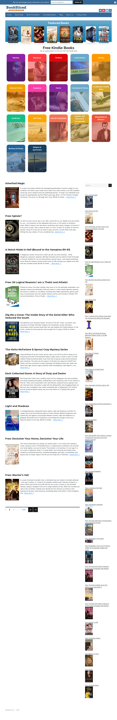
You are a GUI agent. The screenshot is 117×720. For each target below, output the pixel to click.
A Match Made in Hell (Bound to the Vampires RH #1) (37, 249)
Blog (61, 15)
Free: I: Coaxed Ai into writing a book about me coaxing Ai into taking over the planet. (98, 317)
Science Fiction (16, 88)
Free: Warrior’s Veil (17, 475)
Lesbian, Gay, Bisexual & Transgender (79, 118)
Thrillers (58, 58)
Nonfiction (16, 118)
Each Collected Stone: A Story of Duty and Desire (35, 373)
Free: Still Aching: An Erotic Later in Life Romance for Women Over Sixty (96, 228)
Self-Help (37, 118)
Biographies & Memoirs (101, 118)
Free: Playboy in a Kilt (91, 622)
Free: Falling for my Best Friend (94, 369)
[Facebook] (100, 10)
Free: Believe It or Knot (92, 654)
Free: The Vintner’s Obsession (94, 504)
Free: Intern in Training (91, 353)
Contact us (93, 710)
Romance (37, 58)
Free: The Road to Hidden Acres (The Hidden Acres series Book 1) (96, 586)
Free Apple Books (49, 15)
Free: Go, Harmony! (91, 419)
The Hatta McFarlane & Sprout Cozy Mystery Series (36, 349)
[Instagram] (110, 10)
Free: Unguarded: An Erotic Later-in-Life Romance (97, 386)
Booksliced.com (9, 710)
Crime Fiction (79, 58)
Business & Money (16, 148)
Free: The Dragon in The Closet (94, 538)
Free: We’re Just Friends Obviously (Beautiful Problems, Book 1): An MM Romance (96, 335)
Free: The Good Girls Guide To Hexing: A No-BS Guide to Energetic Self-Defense (97, 567)
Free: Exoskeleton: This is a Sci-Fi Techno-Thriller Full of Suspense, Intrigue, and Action (97, 548)
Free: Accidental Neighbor (93, 471)
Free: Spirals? (13, 216)
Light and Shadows (17, 406)
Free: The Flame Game (92, 685)
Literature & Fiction (80, 88)
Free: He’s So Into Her (91, 211)
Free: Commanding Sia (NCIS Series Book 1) (98, 404)
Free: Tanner (89, 669)
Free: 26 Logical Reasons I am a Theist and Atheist (36, 282)
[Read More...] (71, 197)
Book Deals (19, 15)
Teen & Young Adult (58, 118)
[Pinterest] (103, 10)
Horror (58, 88)
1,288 (23, 510)
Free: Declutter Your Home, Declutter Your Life (34, 438)
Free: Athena (89, 455)
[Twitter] (106, 10)
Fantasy (101, 58)
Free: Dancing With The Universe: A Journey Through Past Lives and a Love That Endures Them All (98, 437)
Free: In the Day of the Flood (93, 488)
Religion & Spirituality (37, 148)
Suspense (37, 88)
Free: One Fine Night (91, 195)
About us (69, 15)
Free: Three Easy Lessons (92, 638)
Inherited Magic (15, 183)
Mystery (16, 58)
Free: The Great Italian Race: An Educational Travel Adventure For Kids (98, 522)
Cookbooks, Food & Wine (101, 88)
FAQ (100, 710)
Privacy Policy (82, 15)
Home (9, 15)
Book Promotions (33, 15)
